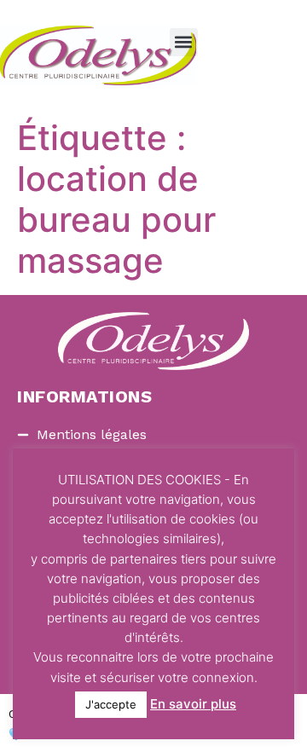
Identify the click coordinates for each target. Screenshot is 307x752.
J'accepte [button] (110, 704)
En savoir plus (193, 704)
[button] (184, 42)
